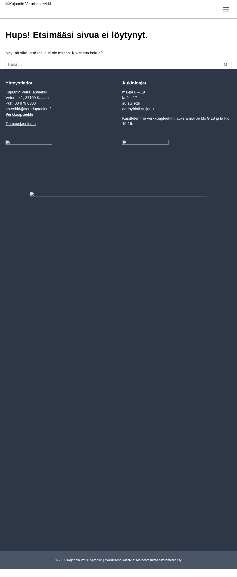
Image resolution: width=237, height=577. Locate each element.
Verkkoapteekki (19, 114)
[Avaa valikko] (225, 9)
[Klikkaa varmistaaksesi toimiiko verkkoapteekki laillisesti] (145, 159)
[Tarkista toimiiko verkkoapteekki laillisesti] (60, 159)
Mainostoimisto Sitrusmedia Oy (158, 560)
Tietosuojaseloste (21, 124)
